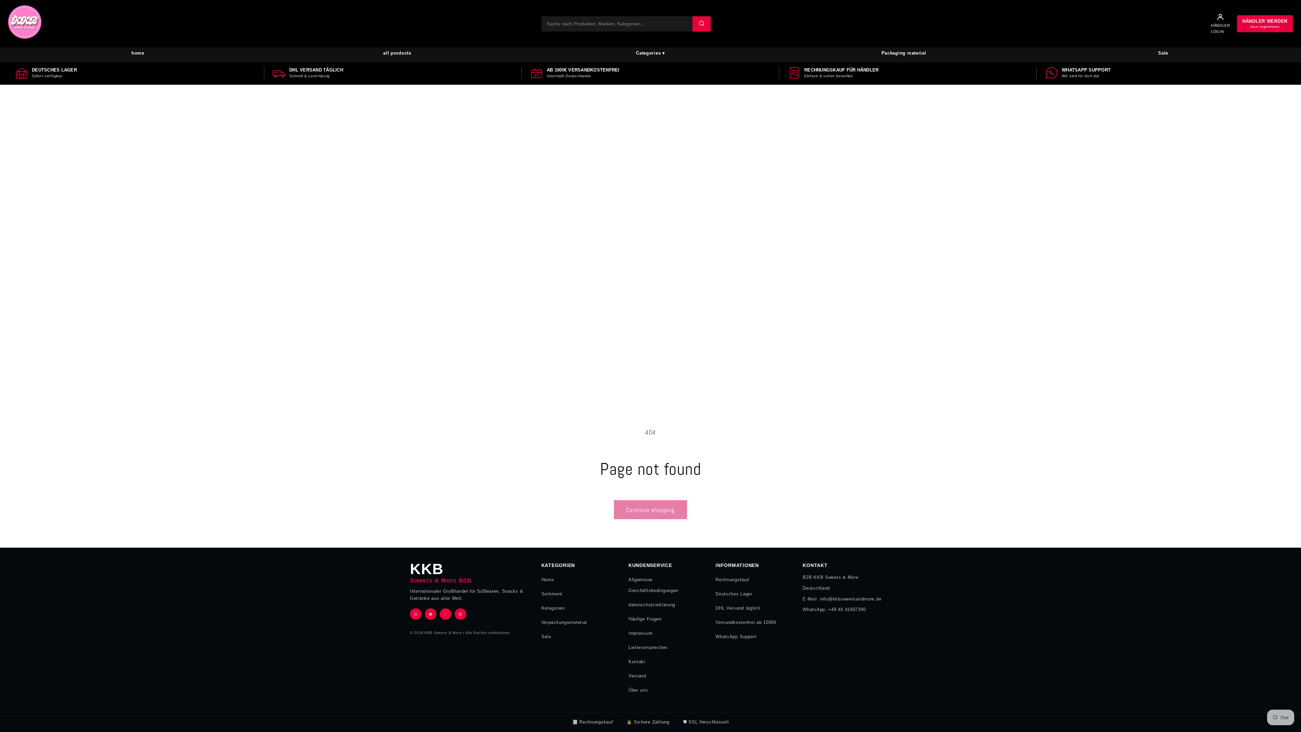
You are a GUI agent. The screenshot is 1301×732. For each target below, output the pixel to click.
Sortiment (551, 593)
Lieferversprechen (647, 647)
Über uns (638, 690)
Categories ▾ (650, 53)
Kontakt (636, 661)
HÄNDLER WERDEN (1264, 23)
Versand (637, 675)
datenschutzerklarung (651, 604)
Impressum (640, 633)
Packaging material (904, 53)
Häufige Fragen (645, 619)
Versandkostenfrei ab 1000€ (746, 622)
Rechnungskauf (732, 579)
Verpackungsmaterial (564, 622)
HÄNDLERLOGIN (1220, 28)
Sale (1163, 53)
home (137, 53)
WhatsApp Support (736, 636)
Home (547, 579)
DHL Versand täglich (738, 608)
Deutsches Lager (734, 593)
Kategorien (553, 608)
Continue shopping (650, 510)
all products (397, 53)
